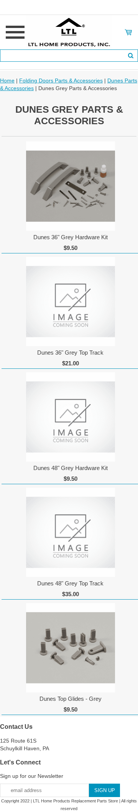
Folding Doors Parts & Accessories (61, 80)
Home (7, 80)
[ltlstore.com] (69, 32)
